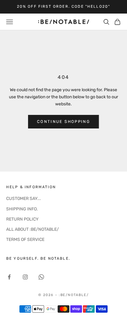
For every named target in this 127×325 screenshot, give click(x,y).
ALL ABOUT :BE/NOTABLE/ (32, 229)
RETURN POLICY (22, 219)
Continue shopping (63, 121)
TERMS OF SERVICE (25, 239)
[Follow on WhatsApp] (41, 277)
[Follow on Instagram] (25, 277)
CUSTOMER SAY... (23, 198)
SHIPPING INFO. (22, 209)
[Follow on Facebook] (9, 277)
